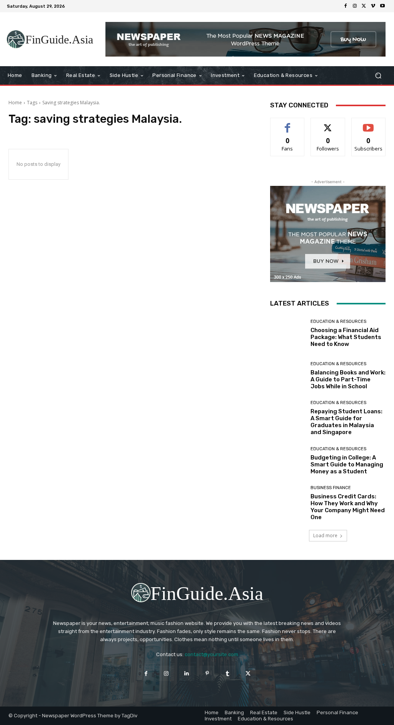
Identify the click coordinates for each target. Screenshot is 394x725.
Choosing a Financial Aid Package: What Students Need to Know (346, 337)
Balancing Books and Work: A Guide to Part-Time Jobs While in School (348, 379)
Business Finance (331, 488)
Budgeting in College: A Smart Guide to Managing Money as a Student (347, 464)
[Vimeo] (373, 6)
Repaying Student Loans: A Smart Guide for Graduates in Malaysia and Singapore (346, 422)
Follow (328, 124)
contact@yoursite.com (211, 654)
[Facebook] (345, 6)
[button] (378, 76)
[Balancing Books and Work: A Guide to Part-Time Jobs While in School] (287, 375)
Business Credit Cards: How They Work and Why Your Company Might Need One (348, 507)
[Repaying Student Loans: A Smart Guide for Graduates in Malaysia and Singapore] (287, 418)
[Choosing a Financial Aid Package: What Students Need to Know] (287, 333)
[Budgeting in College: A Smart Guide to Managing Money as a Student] (287, 460)
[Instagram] (354, 6)
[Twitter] (364, 6)
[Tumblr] (227, 673)
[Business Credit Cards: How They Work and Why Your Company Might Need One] (287, 503)
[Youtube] (382, 6)
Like (287, 124)
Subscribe (369, 124)
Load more (325, 535)
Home (15, 102)
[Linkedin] (186, 673)
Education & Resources (338, 321)
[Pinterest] (207, 673)
